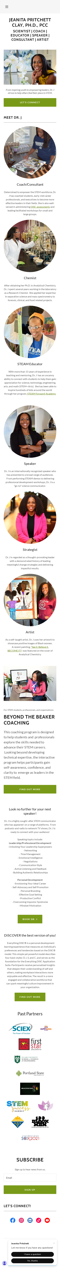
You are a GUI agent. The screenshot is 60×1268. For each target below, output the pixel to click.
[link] (30, 22)
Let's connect (30, 102)
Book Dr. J (30, 919)
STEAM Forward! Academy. (41, 393)
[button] (7, 7)
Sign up (30, 1189)
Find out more (30, 789)
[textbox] (30, 1178)
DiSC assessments (40, 206)
